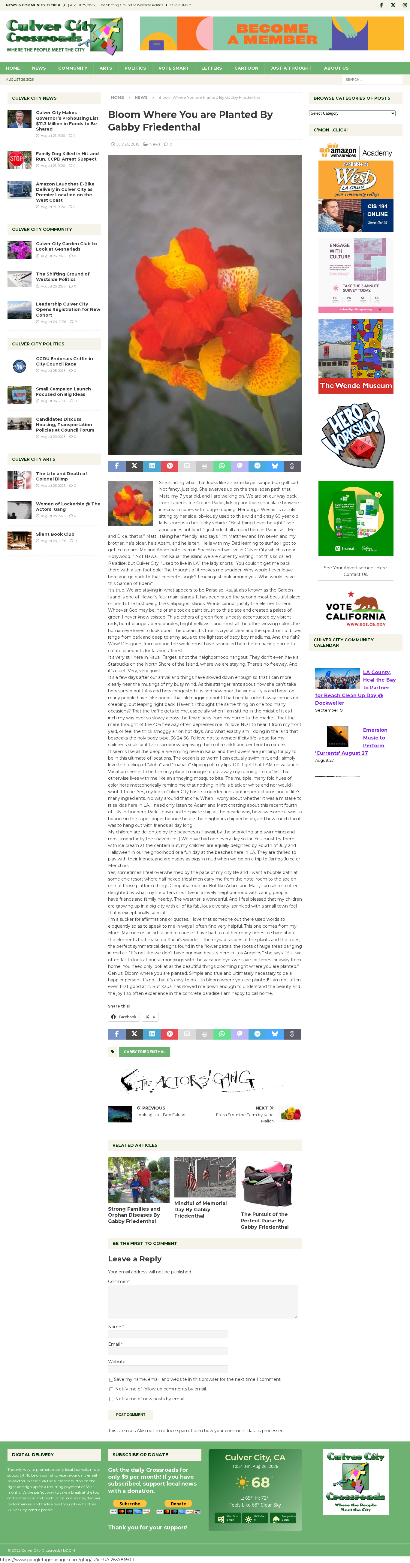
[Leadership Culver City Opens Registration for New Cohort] (20, 310)
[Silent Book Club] (20, 541)
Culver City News (34, 98)
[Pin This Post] (169, 466)
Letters (211, 68)
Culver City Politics (38, 344)
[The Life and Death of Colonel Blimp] (20, 480)
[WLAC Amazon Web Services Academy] (355, 228)
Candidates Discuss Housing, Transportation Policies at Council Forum (65, 425)
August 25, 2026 (53, 286)
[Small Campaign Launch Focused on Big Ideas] (20, 395)
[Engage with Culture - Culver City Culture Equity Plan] (355, 309)
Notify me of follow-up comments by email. (161, 1389)
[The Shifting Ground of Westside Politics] (20, 279)
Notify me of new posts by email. (150, 1399)
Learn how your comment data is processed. (238, 1430)
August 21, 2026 (53, 136)
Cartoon (246, 68)
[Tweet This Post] (134, 466)
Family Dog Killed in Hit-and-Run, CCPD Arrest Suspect (68, 156)
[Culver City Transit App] (355, 552)
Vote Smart (173, 68)
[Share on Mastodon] (240, 466)
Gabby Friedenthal (145, 1052)
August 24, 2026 (53, 322)
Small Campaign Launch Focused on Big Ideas (63, 391)
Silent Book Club (55, 534)
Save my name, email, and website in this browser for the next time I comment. (198, 1379)
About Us (336, 68)
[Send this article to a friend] (187, 466)
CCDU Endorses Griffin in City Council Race (64, 361)
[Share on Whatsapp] (222, 466)
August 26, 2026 (53, 256)
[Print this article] (204, 466)
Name (115, 1327)
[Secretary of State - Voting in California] (356, 623)
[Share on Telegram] (257, 466)
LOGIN (69, 1550)
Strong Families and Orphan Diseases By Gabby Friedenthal (134, 1215)
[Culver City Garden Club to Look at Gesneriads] (20, 250)
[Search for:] (372, 79)
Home (13, 68)
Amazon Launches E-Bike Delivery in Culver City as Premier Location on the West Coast (65, 192)
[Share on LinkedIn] (152, 466)
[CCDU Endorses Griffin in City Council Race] (20, 365)
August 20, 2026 (53, 437)
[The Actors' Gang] (205, 1090)
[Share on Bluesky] (275, 466)
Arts (106, 68)
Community (72, 68)
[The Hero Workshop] (355, 471)
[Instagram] (404, 5)
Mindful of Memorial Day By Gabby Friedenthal (200, 1209)
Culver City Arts (34, 459)
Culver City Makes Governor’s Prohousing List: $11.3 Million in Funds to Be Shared (68, 121)
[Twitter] (393, 5)
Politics (135, 68)
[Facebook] (381, 5)
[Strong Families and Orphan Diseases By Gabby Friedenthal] (139, 1180)
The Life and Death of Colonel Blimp (61, 476)
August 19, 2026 (53, 207)
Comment (119, 1281)
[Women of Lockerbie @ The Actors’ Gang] (20, 510)
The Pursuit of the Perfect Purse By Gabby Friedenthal (265, 1221)
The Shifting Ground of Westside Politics (63, 276)
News (39, 68)
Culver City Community (42, 229)
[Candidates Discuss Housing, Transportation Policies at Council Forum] (20, 426)
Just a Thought (291, 68)
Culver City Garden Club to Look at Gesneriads (66, 246)
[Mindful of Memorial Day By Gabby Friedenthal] (205, 1177)
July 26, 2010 (128, 144)
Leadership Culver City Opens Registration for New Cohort (68, 309)
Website (116, 1361)
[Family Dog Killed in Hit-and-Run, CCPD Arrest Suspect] (20, 160)
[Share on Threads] (292, 466)
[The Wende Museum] (355, 390)
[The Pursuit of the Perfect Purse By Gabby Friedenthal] (271, 1183)
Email (114, 1344)
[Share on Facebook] (116, 466)
